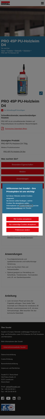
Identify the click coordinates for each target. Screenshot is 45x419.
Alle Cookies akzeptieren (23, 219)
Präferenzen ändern (22, 230)
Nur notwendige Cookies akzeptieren (22, 224)
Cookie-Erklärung (26, 206)
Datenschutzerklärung (14, 208)
